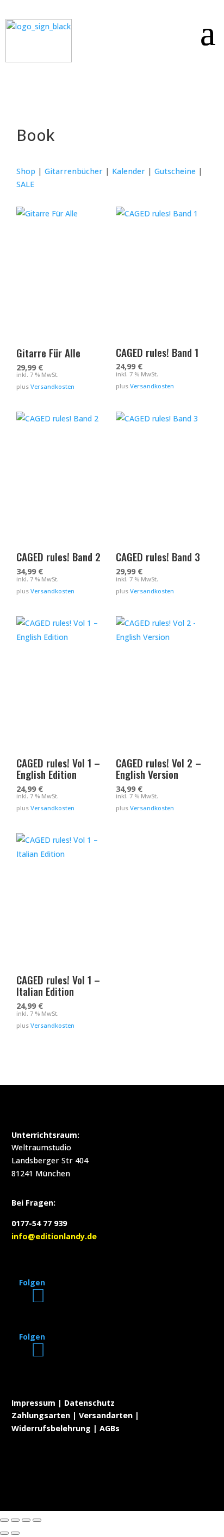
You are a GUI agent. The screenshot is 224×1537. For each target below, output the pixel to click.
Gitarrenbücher (74, 171)
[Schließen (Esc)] (37, 1520)
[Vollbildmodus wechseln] (15, 1520)
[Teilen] (26, 1520)
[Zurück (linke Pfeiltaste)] (4, 1533)
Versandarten (106, 1415)
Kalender (128, 171)
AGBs (109, 1428)
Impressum (33, 1403)
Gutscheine (175, 171)
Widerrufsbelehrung (51, 1428)
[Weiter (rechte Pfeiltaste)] (15, 1533)
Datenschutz (89, 1403)
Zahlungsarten (40, 1415)
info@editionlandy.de (54, 1236)
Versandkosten (52, 386)
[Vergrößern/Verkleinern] (4, 1520)
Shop (25, 171)
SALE (25, 184)
